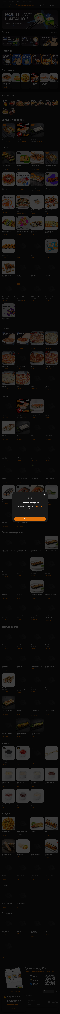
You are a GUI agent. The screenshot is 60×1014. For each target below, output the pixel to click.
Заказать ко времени (30, 519)
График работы (30, 514)
